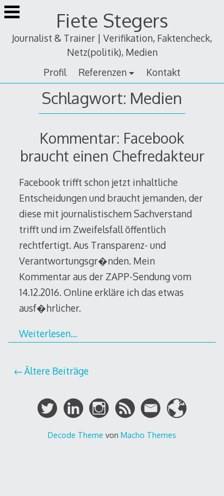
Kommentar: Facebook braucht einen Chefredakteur (112, 147)
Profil (54, 72)
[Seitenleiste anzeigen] (12, 13)
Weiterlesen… (48, 333)
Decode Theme (75, 435)
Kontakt (163, 72)
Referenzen (102, 72)
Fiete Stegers (112, 20)
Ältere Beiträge (56, 371)
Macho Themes (148, 435)
